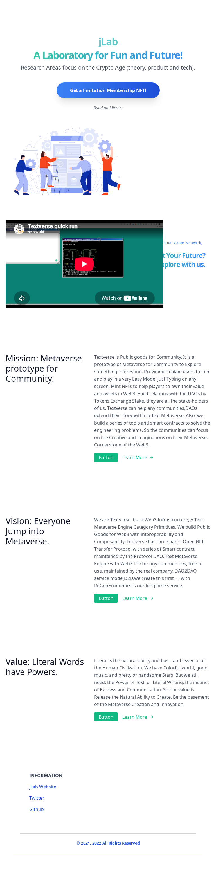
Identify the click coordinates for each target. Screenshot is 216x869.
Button (106, 457)
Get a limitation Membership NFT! (108, 90)
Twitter (36, 798)
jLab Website (42, 787)
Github (36, 809)
